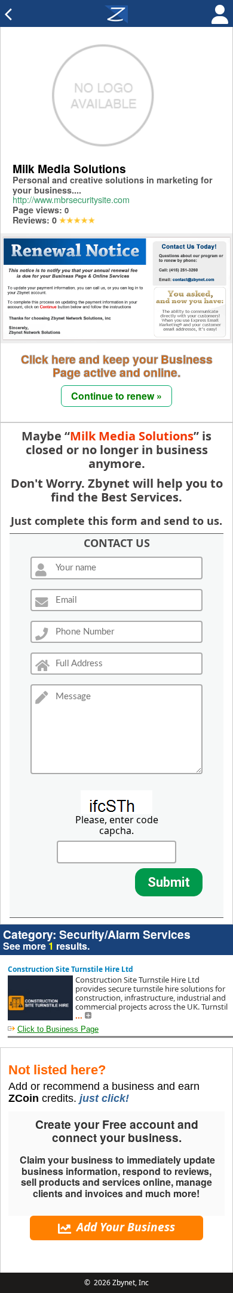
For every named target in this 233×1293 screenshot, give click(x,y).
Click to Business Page (58, 1029)
